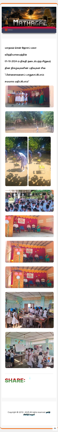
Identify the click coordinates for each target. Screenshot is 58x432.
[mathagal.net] (29, 25)
